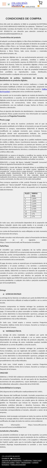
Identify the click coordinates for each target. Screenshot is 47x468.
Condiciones (27, 460)
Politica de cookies (8, 462)
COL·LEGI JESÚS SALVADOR (19, 4)
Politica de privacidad (18, 464)
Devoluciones (26, 462)
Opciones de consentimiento (12, 460)
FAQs (18, 462)
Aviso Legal (37, 460)
